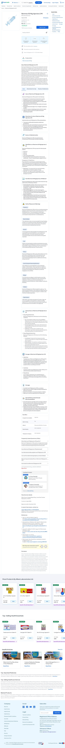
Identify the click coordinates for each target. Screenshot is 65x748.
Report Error (24, 468)
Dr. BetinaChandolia (34, 484)
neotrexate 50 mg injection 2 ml (37, 696)
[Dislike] (45, 546)
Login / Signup (55, 2)
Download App (47, 2)
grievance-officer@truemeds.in (49, 731)
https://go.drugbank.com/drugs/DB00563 (37, 541)
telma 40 (3, 674)
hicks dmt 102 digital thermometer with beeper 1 (11, 687)
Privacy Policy (25, 717)
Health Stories (7, 711)
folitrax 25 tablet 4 (28, 694)
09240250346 (35, 509)
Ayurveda (6, 718)
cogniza (11, 674)
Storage (54, 25)
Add (13, 601)
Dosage (61, 24)
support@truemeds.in (26, 509)
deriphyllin (49, 676)
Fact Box (54, 31)
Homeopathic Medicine (52, 6)
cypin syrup (23, 676)
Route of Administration (44, 89)
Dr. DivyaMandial (33, 476)
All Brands (6, 726)
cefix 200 (44, 676)
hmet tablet (49, 674)
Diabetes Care (35, 6)
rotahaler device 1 (45, 681)
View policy (35, 46)
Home (3, 8)
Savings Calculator (8, 735)
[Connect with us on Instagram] (24, 707)
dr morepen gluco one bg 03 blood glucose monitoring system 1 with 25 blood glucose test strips (37, 683)
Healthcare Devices (43, 6)
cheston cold (17, 674)
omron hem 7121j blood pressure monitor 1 (47, 687)
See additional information (17, 744)
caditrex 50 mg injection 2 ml (18, 694)
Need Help (6, 728)
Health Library (7, 713)
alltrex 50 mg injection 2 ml (6, 694)
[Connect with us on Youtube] (31, 707)
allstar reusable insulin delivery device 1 (30, 687)
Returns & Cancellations (27, 722)
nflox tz (8, 676)
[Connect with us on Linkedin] (34, 707)
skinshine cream (24, 674)
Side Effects (55, 19)
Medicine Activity (56, 20)
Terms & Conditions (27, 714)
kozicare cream (38, 676)
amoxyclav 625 (36, 674)
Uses (23, 89)
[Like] (41, 546)
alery (28, 676)
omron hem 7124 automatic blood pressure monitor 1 (30, 684)
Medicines (3, 6)
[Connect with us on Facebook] (27, 707)
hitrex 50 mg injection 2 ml (38, 694)
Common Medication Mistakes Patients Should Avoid (32, 662)
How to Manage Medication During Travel (53, 662)
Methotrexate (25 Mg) (27, 60)
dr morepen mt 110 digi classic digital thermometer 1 (11, 681)
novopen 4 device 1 (33, 689)
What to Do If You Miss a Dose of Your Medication (10, 662)
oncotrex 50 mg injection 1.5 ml (50, 696)
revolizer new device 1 (42, 689)
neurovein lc (32, 676)
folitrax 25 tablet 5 (11, 697)
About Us (6, 706)
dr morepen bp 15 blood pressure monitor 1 (27, 686)
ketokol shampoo (56, 674)
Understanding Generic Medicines (11, 721)
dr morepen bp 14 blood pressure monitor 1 (32, 681)
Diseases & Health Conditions (10, 716)
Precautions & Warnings (57, 22)
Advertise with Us (7, 738)
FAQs (59, 31)
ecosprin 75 (30, 674)
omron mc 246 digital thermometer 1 (9, 686)
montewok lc (4, 676)
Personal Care (9, 6)
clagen (18, 676)
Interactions (55, 24)
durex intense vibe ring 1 (24, 689)
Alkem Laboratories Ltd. (25, 15)
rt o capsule (43, 674)
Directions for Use (31, 89)
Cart (63, 2)
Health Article (7, 709)
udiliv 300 (7, 674)
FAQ (5, 730)
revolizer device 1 (45, 684)
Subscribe (57, 712)
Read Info (46, 17)
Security (6, 733)
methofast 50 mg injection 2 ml (13, 696)
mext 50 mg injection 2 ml (25, 696)
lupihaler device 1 (14, 684)
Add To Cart (42, 27)
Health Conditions (17, 6)
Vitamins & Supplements (26, 6)
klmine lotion (14, 676)
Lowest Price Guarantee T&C (29, 724)
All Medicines (6, 723)
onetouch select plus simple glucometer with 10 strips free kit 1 (49, 686)
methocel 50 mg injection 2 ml (50, 694)
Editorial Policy (30, 490)
